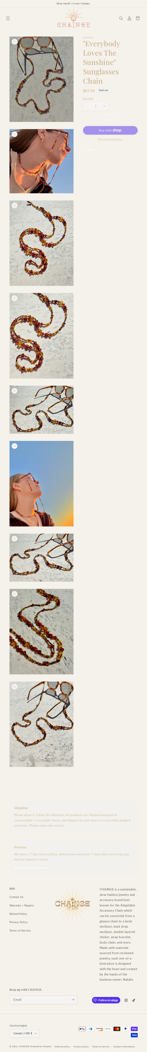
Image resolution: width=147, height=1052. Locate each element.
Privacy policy (81, 1046)
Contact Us (17, 897)
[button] (8, 18)
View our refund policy (30, 867)
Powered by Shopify (40, 1046)
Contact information (124, 1046)
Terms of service (101, 1046)
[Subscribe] (73, 999)
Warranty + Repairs (22, 905)
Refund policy (62, 1046)
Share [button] (90, 149)
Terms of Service (20, 930)
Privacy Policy (19, 922)
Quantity (88, 98)
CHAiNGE (24, 1046)
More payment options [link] (110, 139)
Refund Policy (18, 913)
